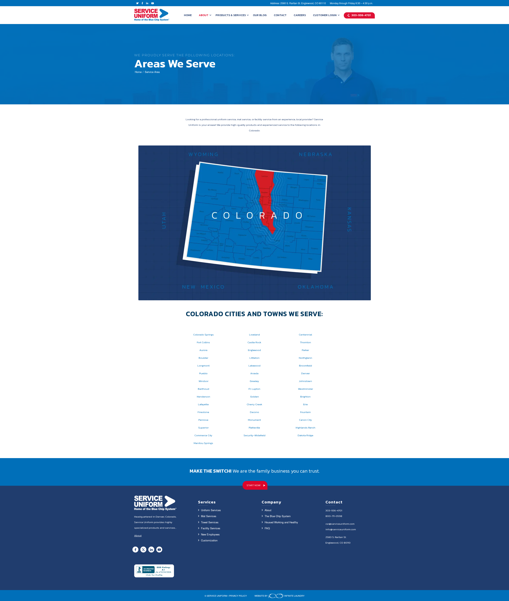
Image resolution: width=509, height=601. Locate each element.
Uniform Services (211, 510)
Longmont (203, 365)
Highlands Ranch (305, 427)
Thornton (305, 342)
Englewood (254, 350)
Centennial (305, 334)
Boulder (203, 358)
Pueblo (203, 373)
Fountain (305, 412)
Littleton (254, 358)
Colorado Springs (203, 334)
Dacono (254, 412)
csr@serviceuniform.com (340, 524)
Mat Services (208, 516)
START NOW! (253, 485)
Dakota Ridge (305, 435)
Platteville (254, 427)
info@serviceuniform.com (340, 529)
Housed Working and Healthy (281, 522)
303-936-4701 (333, 510)
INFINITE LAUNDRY (294, 595)
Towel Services (210, 522)
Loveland (254, 334)
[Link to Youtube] (159, 550)
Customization (209, 540)
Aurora (203, 350)
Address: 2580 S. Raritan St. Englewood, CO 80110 (298, 3)
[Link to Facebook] (135, 550)
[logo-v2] (151, 15)
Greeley (254, 381)
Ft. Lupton (254, 389)
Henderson (203, 396)
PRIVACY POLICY (238, 595)
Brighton (305, 396)
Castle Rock (254, 342)
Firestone (203, 412)
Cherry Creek (254, 404)
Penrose (203, 420)
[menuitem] (187, 15)
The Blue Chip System (278, 516)
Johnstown (305, 381)
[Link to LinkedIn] (151, 550)
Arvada (254, 373)
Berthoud (203, 389)
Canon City (305, 420)
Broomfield (305, 365)
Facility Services (210, 528)
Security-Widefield (254, 435)
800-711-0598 (333, 516)
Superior (203, 427)
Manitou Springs (203, 443)
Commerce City (203, 435)
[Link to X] (143, 550)
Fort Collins (203, 342)
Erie (305, 404)
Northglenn (305, 358)
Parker (305, 350)
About (268, 510)
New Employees (210, 534)
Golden (254, 396)
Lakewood (254, 365)
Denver (305, 373)
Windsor (203, 381)
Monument (254, 420)
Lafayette (203, 404)
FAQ (267, 528)
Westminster (305, 389)
